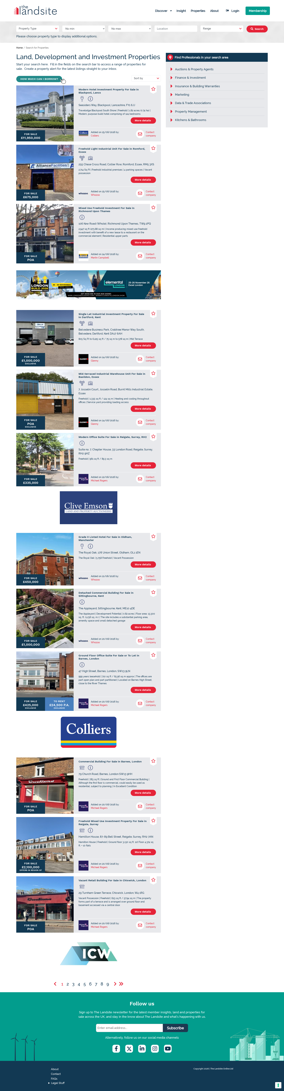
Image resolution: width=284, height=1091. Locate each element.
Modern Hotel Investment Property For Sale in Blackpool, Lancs (109, 91)
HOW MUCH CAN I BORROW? (39, 79)
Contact (56, 1074)
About (55, 1069)
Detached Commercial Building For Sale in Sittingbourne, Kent (106, 594)
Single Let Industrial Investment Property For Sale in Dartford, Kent (111, 315)
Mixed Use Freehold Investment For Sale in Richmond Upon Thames (106, 209)
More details (143, 120)
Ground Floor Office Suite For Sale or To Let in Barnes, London (109, 657)
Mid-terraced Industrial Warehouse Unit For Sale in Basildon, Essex (112, 375)
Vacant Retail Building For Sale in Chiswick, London (112, 880)
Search (259, 28)
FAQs (54, 1078)
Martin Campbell (100, 257)
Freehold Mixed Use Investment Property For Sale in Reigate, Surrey (113, 823)
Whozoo (95, 195)
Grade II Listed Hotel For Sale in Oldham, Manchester (105, 538)
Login (235, 11)
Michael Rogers (99, 480)
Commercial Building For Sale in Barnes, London (110, 761)
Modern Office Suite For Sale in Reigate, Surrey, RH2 (113, 437)
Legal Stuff (58, 1083)
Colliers (95, 135)
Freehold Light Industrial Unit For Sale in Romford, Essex (112, 150)
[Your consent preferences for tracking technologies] (278, 1085)
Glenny (94, 360)
